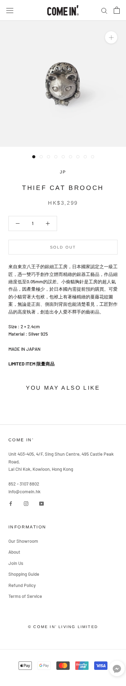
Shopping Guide (23, 574)
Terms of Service (25, 596)
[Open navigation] (9, 10)
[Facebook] (10, 503)
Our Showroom (23, 541)
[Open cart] (117, 10)
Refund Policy (22, 585)
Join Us (15, 563)
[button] (117, 670)
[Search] (104, 10)
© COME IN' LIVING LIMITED (63, 627)
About (14, 552)
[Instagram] (26, 503)
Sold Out (63, 247)
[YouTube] (41, 503)
